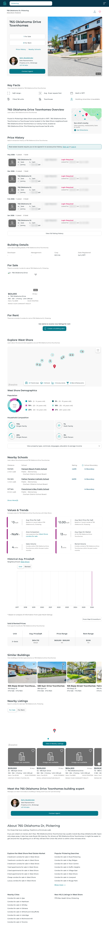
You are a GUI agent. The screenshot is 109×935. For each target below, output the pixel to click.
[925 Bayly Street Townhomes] (93, 664)
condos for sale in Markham (18, 902)
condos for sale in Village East (65, 870)
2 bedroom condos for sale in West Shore (23, 857)
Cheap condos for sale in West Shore (21, 877)
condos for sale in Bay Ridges (65, 860)
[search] (36, 3)
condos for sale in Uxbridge (18, 915)
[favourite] (100, 11)
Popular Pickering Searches (66, 853)
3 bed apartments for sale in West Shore (23, 874)
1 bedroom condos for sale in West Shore (23, 860)
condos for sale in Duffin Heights (67, 867)
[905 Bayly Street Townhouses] (34, 664)
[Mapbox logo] (12, 385)
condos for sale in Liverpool (65, 877)
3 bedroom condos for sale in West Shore (23, 864)
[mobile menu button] (106, 3)
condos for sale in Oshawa (17, 908)
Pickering (18, 12)
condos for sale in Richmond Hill (20, 919)
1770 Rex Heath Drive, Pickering (66, 898)
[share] (94, 11)
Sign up (66, 147)
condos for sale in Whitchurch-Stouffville (23, 912)
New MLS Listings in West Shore (68, 895)
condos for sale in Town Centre (66, 864)
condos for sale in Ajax (16, 898)
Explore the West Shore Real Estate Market (26, 853)
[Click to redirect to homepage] (4, 3)
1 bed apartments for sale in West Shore (22, 867)
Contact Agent (27, 71)
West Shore (10, 12)
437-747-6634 (24, 65)
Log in (73, 147)
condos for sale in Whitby (17, 905)
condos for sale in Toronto (17, 922)
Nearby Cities (13, 895)
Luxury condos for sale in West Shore (21, 881)
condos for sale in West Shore (66, 874)
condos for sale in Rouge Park (66, 881)
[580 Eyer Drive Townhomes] (63, 664)
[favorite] (36, 274)
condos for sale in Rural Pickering (67, 857)
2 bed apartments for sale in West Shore (23, 870)
